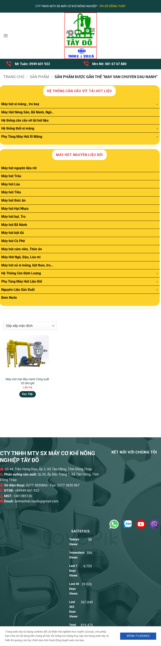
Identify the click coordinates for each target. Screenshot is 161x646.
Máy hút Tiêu (11, 192)
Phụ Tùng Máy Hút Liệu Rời (21, 281)
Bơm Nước (9, 298)
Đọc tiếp (27, 394)
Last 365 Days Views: (74, 609)
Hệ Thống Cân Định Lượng (21, 273)
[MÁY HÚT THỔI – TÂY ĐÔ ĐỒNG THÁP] (80, 36)
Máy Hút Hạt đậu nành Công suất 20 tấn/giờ (27, 381)
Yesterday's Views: (76, 555)
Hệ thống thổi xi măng (17, 128)
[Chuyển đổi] (157, 104)
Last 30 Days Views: (74, 588)
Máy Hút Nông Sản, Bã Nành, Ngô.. (27, 112)
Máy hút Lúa (10, 184)
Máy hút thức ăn (13, 200)
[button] (5, 35)
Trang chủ (13, 77)
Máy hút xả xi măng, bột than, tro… (27, 265)
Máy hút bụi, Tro (13, 217)
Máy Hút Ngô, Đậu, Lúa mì (20, 257)
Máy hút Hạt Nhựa (15, 209)
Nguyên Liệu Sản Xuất (18, 290)
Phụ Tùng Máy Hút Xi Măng (21, 137)
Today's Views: (74, 542)
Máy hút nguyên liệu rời (18, 168)
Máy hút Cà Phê (13, 241)
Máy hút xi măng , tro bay (20, 104)
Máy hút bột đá (12, 233)
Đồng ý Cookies (138, 635)
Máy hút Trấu (11, 176)
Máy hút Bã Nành (14, 225)
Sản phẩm (39, 77)
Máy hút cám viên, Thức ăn (21, 249)
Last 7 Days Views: (74, 570)
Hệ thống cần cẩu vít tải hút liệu (24, 120)
